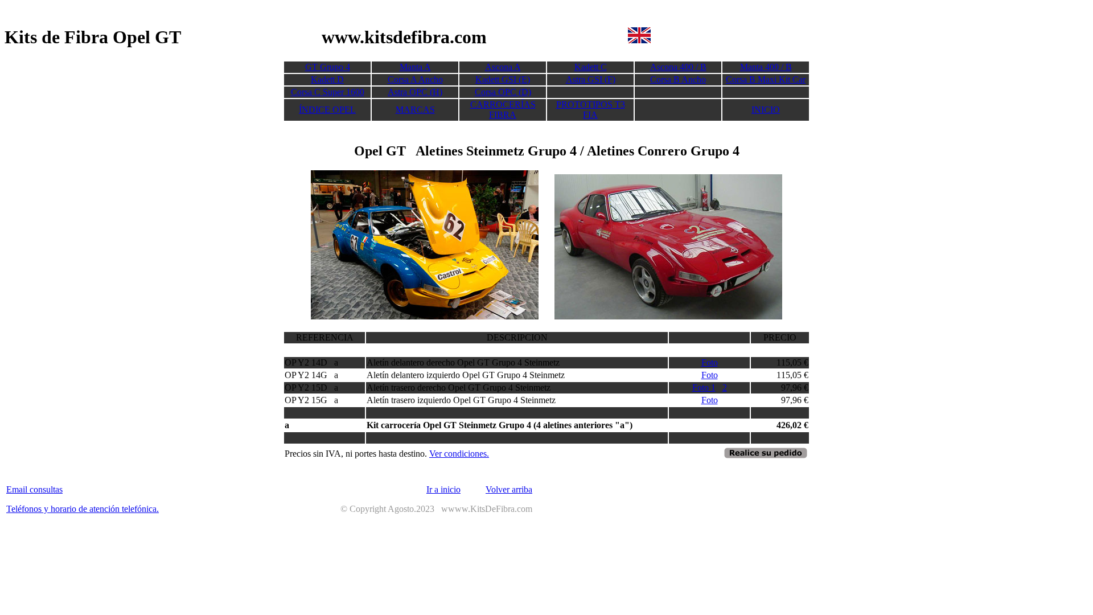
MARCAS (415, 109)
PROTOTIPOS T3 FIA (590, 110)
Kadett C (590, 67)
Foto (709, 362)
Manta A (415, 67)
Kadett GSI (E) (502, 79)
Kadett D (327, 79)
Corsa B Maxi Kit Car (766, 79)
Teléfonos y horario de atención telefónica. (82, 509)
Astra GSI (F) (590, 79)
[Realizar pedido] (765, 456)
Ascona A (503, 67)
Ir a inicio (443, 489)
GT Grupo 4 (327, 67)
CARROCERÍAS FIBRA (503, 110)
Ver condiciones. (459, 453)
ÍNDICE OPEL (327, 109)
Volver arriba (509, 489)
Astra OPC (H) (415, 92)
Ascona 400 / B (678, 67)
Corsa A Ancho (415, 79)
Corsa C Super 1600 (327, 92)
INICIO (765, 109)
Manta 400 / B (766, 67)
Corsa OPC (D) (503, 92)
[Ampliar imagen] (425, 316)
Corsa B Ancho (678, 79)
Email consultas (34, 489)
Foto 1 (704, 387)
